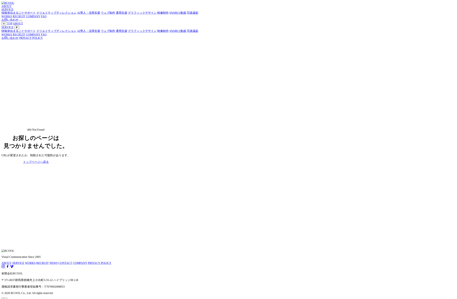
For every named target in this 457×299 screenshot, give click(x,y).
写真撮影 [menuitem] (192, 12)
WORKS (6, 16)
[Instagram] (3, 267)
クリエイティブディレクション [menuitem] (56, 12)
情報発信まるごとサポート (18, 30)
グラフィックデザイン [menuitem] (142, 12)
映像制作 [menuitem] (163, 12)
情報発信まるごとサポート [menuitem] (18, 12)
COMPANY (33, 16)
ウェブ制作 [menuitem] (108, 12)
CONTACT (65, 262)
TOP (9, 23)
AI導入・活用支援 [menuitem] (88, 12)
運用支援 (121, 30)
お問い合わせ (10, 19)
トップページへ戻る (36, 161)
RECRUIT (19, 16)
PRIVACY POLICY (31, 37)
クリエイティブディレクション (56, 30)
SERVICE (7, 9)
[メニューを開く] (20, 20)
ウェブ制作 (108, 30)
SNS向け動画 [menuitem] (177, 12)
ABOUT (6, 6)
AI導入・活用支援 (88, 30)
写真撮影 (192, 30)
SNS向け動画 (177, 30)
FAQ (44, 16)
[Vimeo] (12, 267)
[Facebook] (8, 267)
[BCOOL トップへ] (7, 2)
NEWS (53, 262)
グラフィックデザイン (142, 30)
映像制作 (163, 30)
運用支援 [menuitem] (121, 12)
